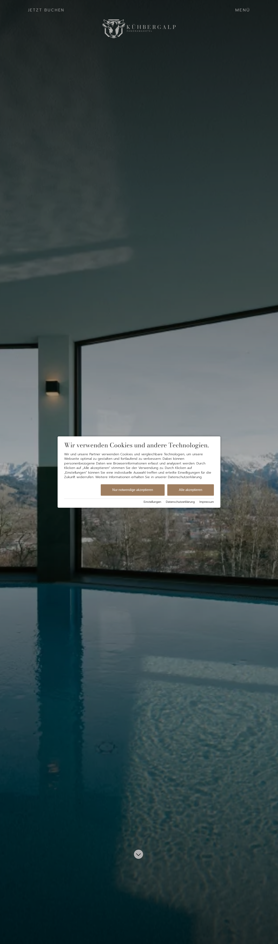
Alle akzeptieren (190, 490)
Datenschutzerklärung (180, 502)
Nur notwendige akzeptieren (132, 490)
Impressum (206, 502)
